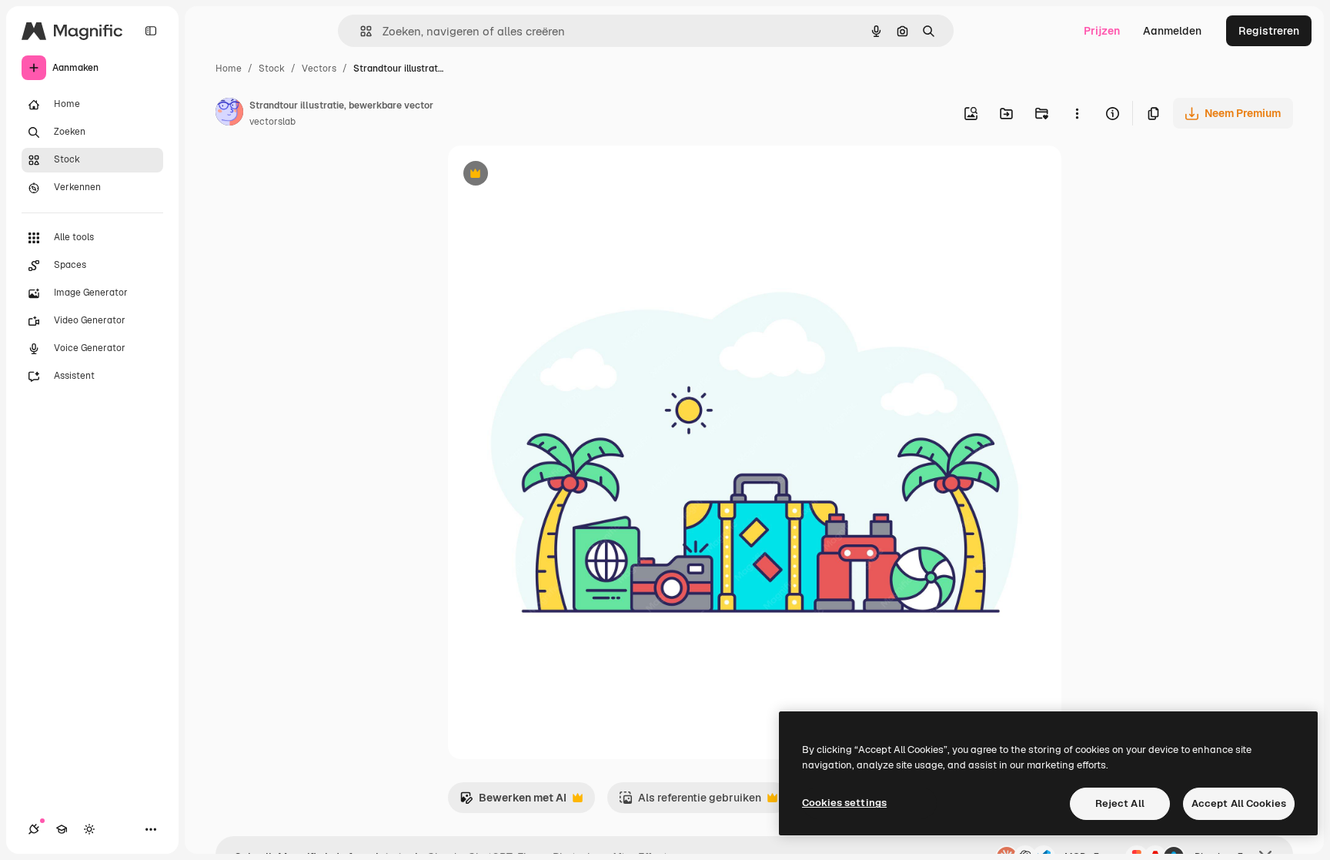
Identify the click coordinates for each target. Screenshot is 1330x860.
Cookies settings (844, 802)
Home (229, 68)
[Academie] (61, 829)
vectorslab (272, 121)
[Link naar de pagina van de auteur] (229, 114)
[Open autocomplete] (360, 31)
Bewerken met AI (512, 802)
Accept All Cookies (1238, 803)
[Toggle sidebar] (151, 30)
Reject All (1120, 803)
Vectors (319, 68)
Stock (272, 68)
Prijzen (1102, 31)
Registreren (1268, 31)
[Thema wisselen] (89, 829)
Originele (549, 175)
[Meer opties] (1076, 113)
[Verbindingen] (34, 829)
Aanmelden (1172, 31)
